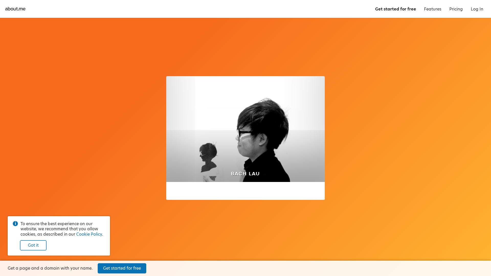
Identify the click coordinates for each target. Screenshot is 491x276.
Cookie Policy (89, 234)
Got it (33, 245)
